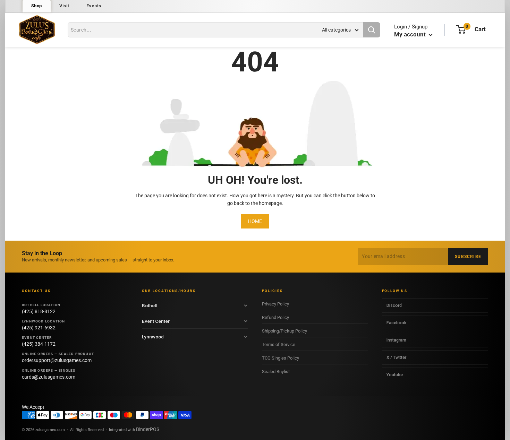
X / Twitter (396, 357)
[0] (461, 29)
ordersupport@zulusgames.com (57, 360)
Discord (394, 305)
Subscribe (468, 256)
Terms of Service (278, 344)
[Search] (371, 29)
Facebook (396, 322)
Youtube (394, 374)
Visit (64, 5)
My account (410, 34)
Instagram (396, 340)
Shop (36, 5)
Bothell (150, 305)
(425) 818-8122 (39, 311)
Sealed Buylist (276, 371)
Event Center (156, 321)
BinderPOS (147, 429)
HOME (255, 221)
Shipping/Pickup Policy (284, 331)
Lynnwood (153, 336)
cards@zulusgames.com (48, 377)
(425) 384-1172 (39, 344)
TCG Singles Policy (280, 358)
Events (93, 5)
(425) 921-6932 (39, 327)
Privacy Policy (275, 304)
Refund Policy (275, 317)
